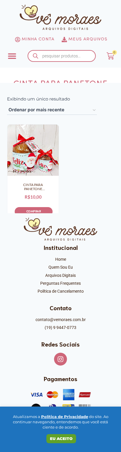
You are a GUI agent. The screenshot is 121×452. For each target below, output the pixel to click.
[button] (12, 56)
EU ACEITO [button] (61, 438)
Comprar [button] (33, 211)
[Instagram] (60, 359)
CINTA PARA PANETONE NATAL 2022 (33, 187)
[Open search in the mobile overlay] (61, 56)
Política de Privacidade (64, 416)
